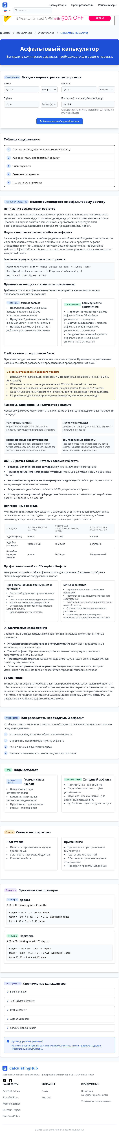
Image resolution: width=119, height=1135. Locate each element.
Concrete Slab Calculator (23, 1027)
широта (65, 83)
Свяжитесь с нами (69, 1045)
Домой (6, 32)
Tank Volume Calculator (22, 1000)
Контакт (46, 1097)
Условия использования (96, 1101)
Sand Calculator (18, 991)
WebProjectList (11, 1103)
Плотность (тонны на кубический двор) (82, 98)
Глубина (8, 98)
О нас (45, 1091)
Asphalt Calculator (19, 1018)
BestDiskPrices (11, 1091)
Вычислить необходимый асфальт (61, 121)
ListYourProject (11, 1110)
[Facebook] (10, 1080)
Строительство (46, 32)
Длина (7, 83)
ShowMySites (10, 1097)
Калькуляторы (57, 5)
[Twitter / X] (4, 1080)
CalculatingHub (51, 1129)
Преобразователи (82, 5)
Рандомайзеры (107, 5)
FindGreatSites (11, 1116)
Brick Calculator (18, 1009)
